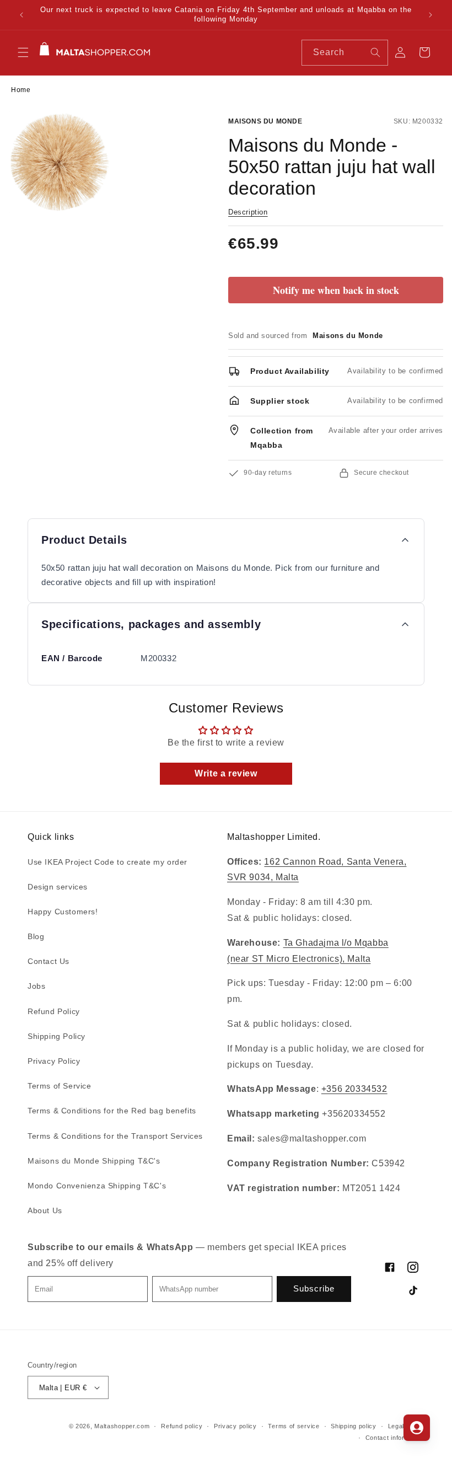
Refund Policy (54, 1011)
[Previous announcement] (21, 15)
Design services (58, 886)
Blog (36, 936)
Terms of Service (60, 1085)
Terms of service (293, 1426)
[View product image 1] (59, 162)
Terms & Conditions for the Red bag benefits (112, 1110)
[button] (23, 52)
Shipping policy (353, 1426)
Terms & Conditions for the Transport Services (115, 1136)
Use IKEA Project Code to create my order (107, 862)
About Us (45, 1210)
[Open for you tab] (416, 1427)
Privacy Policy (54, 1061)
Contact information (394, 1437)
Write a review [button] (226, 773)
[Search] (375, 52)
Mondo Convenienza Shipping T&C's (97, 1185)
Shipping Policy (56, 1036)
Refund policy (181, 1426)
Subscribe (314, 1288)
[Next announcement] (430, 15)
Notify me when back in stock (336, 290)
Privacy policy (235, 1426)
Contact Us (48, 961)
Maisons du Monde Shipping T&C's (94, 1160)
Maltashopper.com (121, 1426)
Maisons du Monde (265, 121)
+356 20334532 (354, 1089)
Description (248, 212)
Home (20, 90)
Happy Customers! (63, 911)
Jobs (36, 986)
